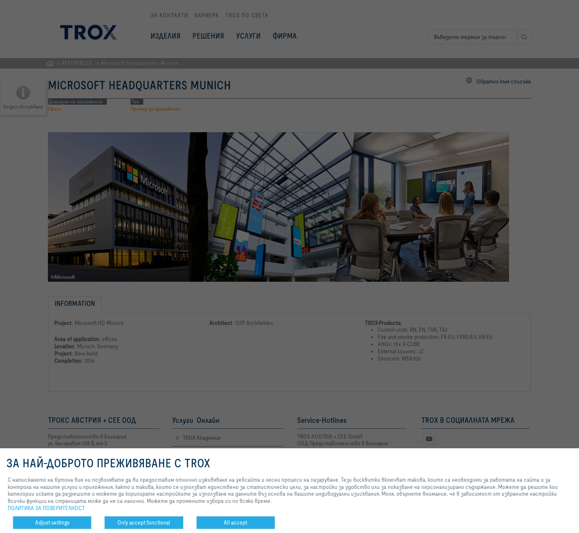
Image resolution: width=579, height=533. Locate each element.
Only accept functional (143, 522)
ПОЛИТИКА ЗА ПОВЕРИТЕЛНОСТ (46, 508)
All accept (235, 522)
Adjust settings (52, 522)
